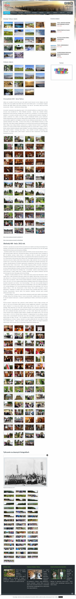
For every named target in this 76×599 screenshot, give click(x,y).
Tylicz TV (62, 12)
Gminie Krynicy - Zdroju (67, 581)
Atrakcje (34, 12)
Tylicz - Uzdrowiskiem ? (63, 45)
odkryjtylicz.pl (69, 6)
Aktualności (27, 12)
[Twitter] (65, 3)
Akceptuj (60, 597)
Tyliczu (17, 576)
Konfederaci (14, 12)
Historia (41, 12)
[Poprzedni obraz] (11, 471)
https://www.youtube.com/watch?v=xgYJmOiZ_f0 (13, 237)
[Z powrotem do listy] (47, 455)
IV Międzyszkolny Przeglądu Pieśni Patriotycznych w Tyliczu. (64, 54)
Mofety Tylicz (6, 581)
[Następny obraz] (40, 471)
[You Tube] (71, 3)
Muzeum (21, 12)
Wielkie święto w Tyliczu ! (63, 30)
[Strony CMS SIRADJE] (72, 594)
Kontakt (69, 12)
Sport (48, 12)
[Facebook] (68, 3)
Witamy (7, 12)
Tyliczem (37, 581)
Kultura (55, 12)
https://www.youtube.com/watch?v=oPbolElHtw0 (13, 240)
